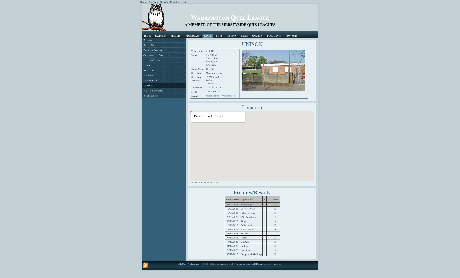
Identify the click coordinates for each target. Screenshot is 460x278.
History (232, 35)
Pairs (219, 35)
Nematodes (149, 70)
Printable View (194, 263)
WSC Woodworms (153, 90)
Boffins (147, 40)
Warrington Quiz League (230, 17)
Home (147, 35)
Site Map (182, 263)
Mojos (146, 65)
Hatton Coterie (152, 60)
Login (184, 2)
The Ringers (150, 80)
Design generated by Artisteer (269, 263)
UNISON (148, 85)
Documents (274, 35)
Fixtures (160, 35)
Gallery (257, 35)
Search (164, 2)
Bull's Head (150, 45)
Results (175, 35)
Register (174, 2)
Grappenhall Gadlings (156, 55)
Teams (208, 35)
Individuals (192, 35)
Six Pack (148, 75)
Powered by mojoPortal (245, 263)
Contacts (291, 35)
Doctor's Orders (152, 50)
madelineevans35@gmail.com (220, 95)
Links (244, 35)
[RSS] (145, 265)
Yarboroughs (150, 95)
